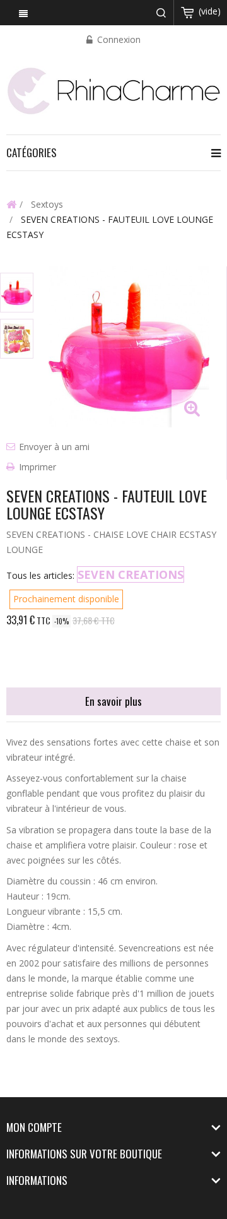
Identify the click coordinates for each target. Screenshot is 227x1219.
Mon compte (34, 1127)
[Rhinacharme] (113, 90)
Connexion (118, 39)
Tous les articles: (40, 575)
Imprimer (37, 467)
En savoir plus (113, 701)
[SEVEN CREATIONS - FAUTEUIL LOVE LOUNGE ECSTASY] (16, 292)
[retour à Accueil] (11, 203)
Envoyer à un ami (54, 447)
